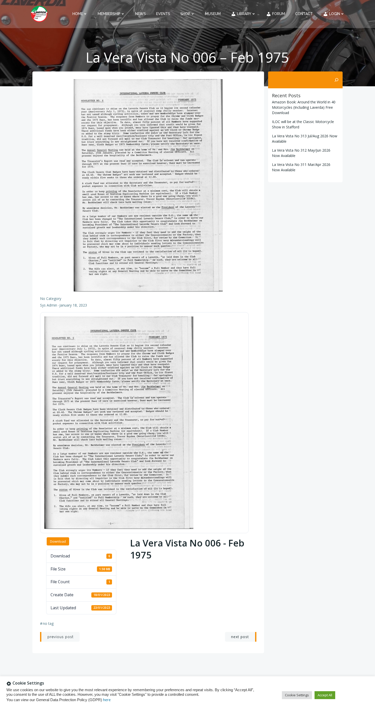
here (107, 699)
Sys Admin (48, 305)
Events (163, 14)
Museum (213, 14)
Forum (278, 14)
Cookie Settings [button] (297, 695)
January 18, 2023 (73, 305)
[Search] (336, 79)
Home (77, 14)
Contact (304, 14)
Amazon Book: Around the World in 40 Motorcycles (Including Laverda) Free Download (303, 107)
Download (58, 541)
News (140, 14)
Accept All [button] (325, 695)
